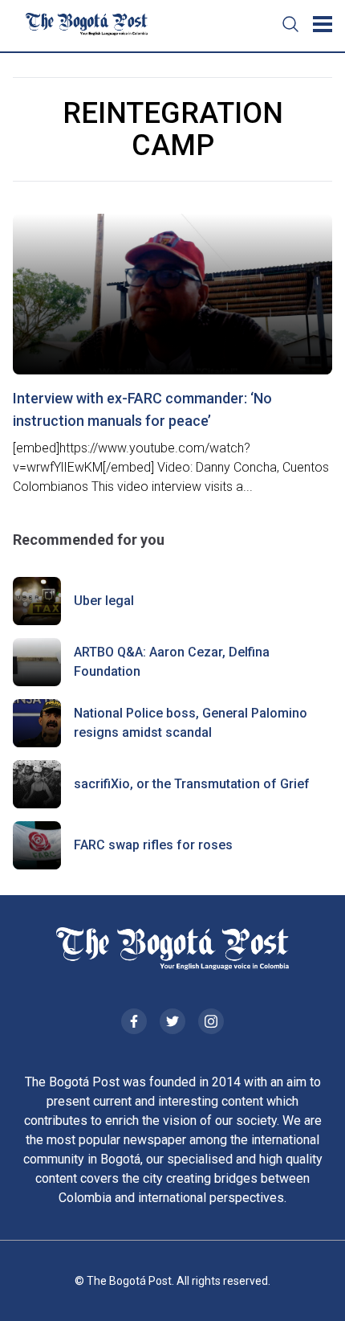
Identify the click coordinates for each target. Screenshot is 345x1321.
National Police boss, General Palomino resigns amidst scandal (190, 722)
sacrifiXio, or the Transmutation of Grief (192, 783)
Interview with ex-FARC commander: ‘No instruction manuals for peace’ (142, 409)
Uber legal (104, 600)
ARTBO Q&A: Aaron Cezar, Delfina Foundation (172, 661)
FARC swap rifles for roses (153, 845)
